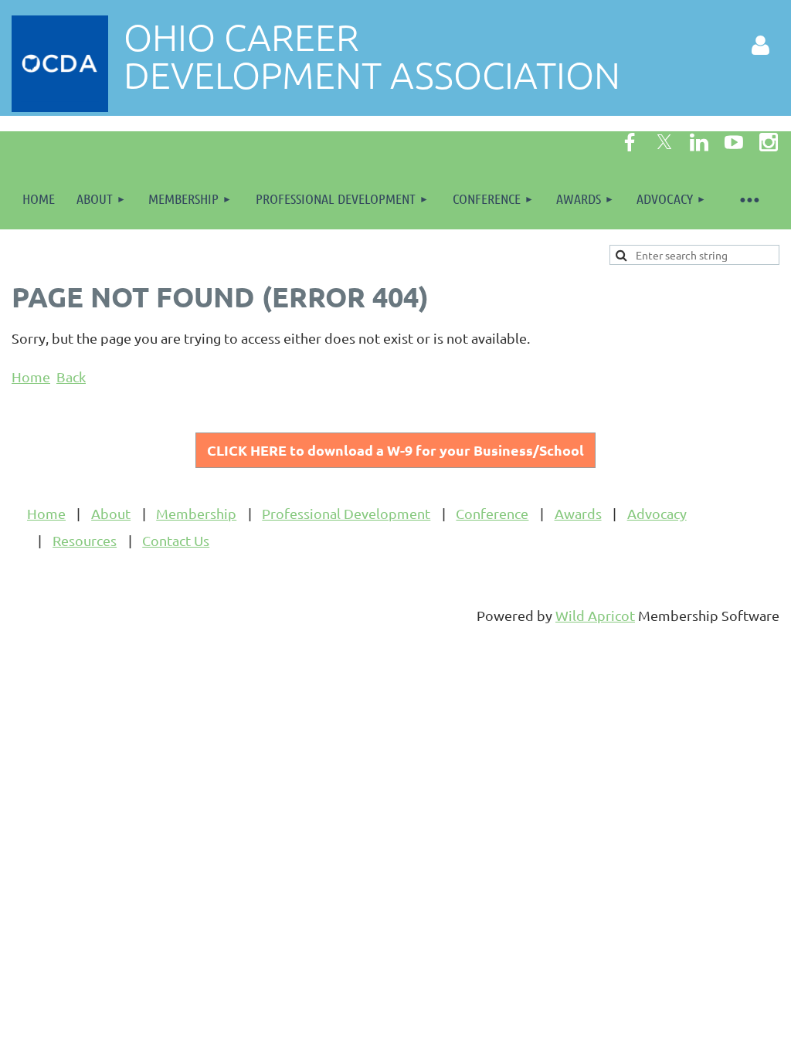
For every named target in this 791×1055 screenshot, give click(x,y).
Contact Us (175, 540)
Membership (196, 513)
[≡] (748, 198)
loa (395, 450)
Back (71, 376)
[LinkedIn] (699, 142)
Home (31, 376)
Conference (492, 513)
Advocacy (657, 513)
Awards (578, 513)
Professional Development (346, 513)
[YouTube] (734, 142)
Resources (85, 540)
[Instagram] (768, 142)
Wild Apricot (595, 615)
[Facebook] (629, 142)
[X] (664, 142)
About (111, 513)
